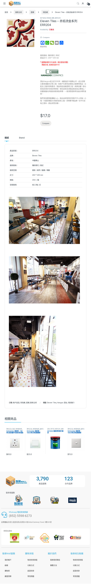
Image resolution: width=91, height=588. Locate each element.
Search (78, 3)
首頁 (6, 12)
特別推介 (71, 403)
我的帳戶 (8, 560)
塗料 (48, 429)
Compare (46, 37)
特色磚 (45, 12)
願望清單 (8, 576)
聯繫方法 (53, 565)
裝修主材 (18, 12)
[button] (34, 19)
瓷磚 (32, 12)
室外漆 (52, 429)
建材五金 (8, 429)
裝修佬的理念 (55, 560)
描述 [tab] (7, 138)
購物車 (7, 571)
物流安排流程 (32, 560)
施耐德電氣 (19, 429)
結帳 (6, 565)
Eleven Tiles (51, 403)
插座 (13, 429)
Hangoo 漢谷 (62, 403)
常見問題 (30, 576)
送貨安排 (30, 571)
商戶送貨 (43, 18)
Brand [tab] (22, 138)
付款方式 (30, 565)
